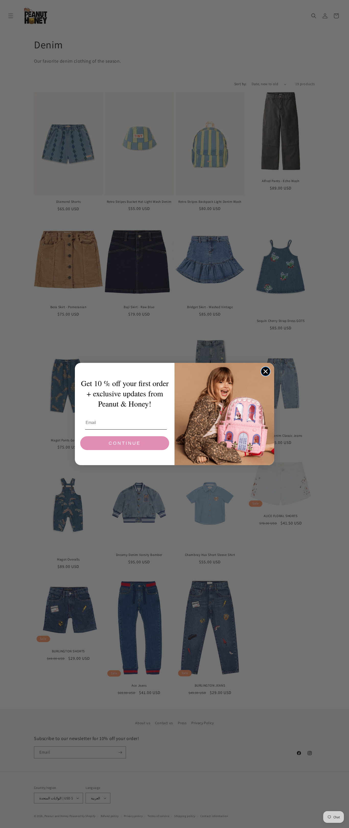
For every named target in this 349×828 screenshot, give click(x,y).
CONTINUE (125, 443)
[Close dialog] (265, 371)
